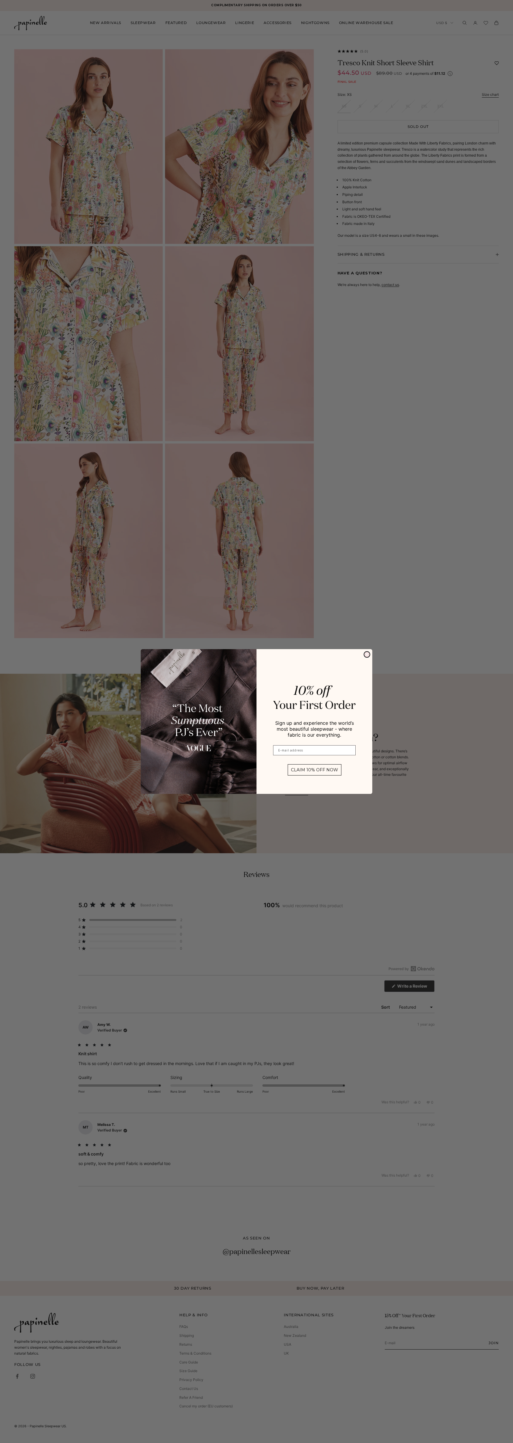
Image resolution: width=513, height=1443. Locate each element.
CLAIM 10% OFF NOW (314, 770)
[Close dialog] (367, 654)
